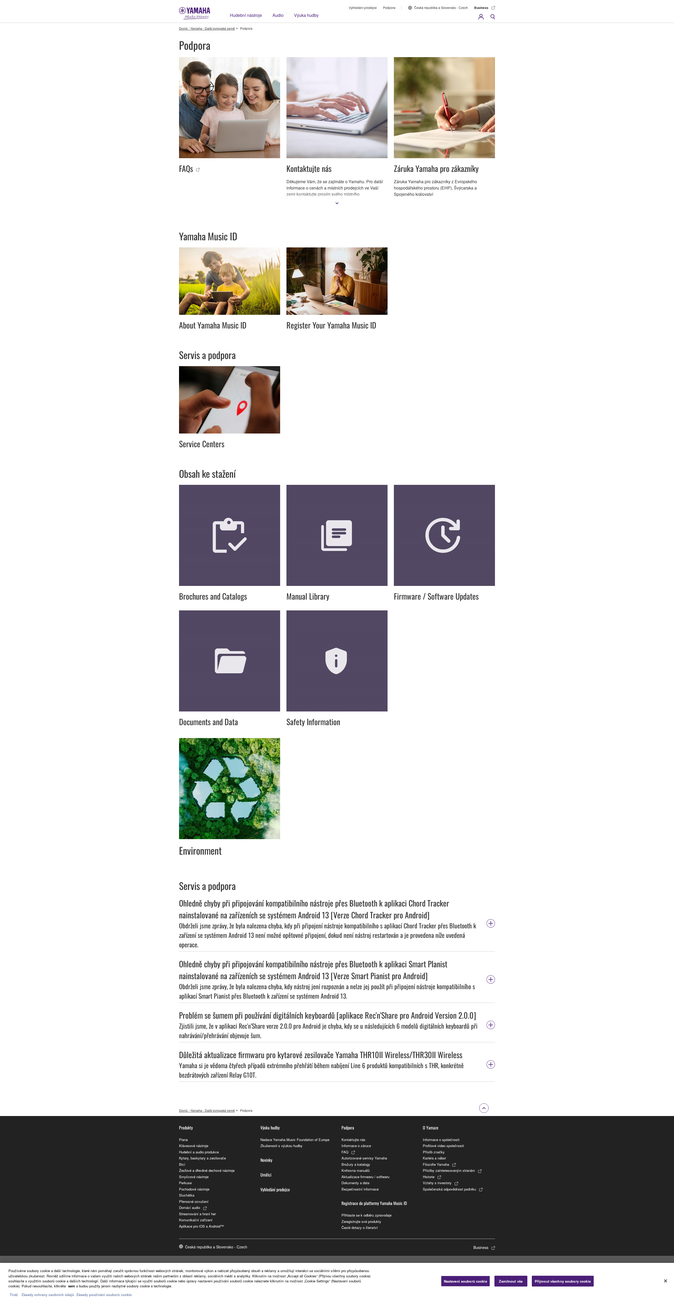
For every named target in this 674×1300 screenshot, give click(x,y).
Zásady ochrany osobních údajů (48, 1294)
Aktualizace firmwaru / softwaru (365, 1176)
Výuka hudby (306, 15)
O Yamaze (430, 1127)
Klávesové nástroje (193, 1145)
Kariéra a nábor (434, 1157)
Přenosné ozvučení (194, 1201)
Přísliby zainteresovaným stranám (449, 1170)
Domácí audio (189, 1207)
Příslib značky (434, 1151)
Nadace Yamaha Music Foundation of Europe (294, 1139)
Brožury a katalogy (355, 1164)
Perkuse (185, 1182)
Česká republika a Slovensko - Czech (441, 7)
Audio (278, 15)
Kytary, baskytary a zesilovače (202, 1157)
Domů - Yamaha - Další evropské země (207, 28)
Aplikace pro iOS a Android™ (201, 1226)
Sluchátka (186, 1195)
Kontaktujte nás (353, 1139)
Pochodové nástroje (194, 1189)
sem (71, 1286)
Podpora (389, 7)
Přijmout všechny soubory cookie (563, 1280)
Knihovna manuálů (355, 1170)
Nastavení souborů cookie (465, 1280)
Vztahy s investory (437, 1182)
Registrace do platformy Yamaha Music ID (374, 1203)
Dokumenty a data (355, 1182)
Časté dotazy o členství (359, 1227)
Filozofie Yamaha (436, 1164)
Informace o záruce (356, 1145)
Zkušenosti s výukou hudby (281, 1145)
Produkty (186, 1127)
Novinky (266, 1160)
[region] (337, 1281)
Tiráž (14, 1294)
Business (481, 7)
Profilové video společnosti (443, 1145)
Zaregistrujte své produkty (361, 1221)
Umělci (265, 1175)
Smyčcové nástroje (194, 1176)
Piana (183, 1139)
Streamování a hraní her (197, 1213)
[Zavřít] (665, 1281)
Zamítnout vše (511, 1280)
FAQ (344, 1151)
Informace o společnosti (441, 1139)
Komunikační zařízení (195, 1219)
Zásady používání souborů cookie (104, 1294)
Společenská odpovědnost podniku (449, 1189)
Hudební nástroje (246, 15)
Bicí (182, 1164)
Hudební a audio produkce (199, 1151)
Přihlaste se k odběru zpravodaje (366, 1215)
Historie (428, 1176)
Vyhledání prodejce (363, 7)
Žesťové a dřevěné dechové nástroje (207, 1170)
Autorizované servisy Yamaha (364, 1157)
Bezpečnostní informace (360, 1189)
